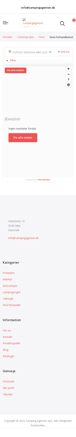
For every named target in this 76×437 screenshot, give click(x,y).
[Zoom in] (68, 68)
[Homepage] (47, 432)
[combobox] (62, 23)
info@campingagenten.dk (38, 7)
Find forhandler (12, 305)
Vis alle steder (22, 137)
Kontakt (7, 337)
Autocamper (10, 285)
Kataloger (8, 356)
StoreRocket (44, 179)
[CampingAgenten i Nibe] (33, 22)
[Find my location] (68, 84)
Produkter (9, 273)
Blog (5, 349)
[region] (38, 93)
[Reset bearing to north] (68, 79)
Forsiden (8, 37)
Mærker (7, 279)
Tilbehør (8, 394)
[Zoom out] (68, 74)
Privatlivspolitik (11, 343)
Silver (42, 37)
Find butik (8, 381)
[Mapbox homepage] (12, 119)
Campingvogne (25, 37)
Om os (7, 330)
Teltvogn (8, 298)
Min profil (8, 388)
